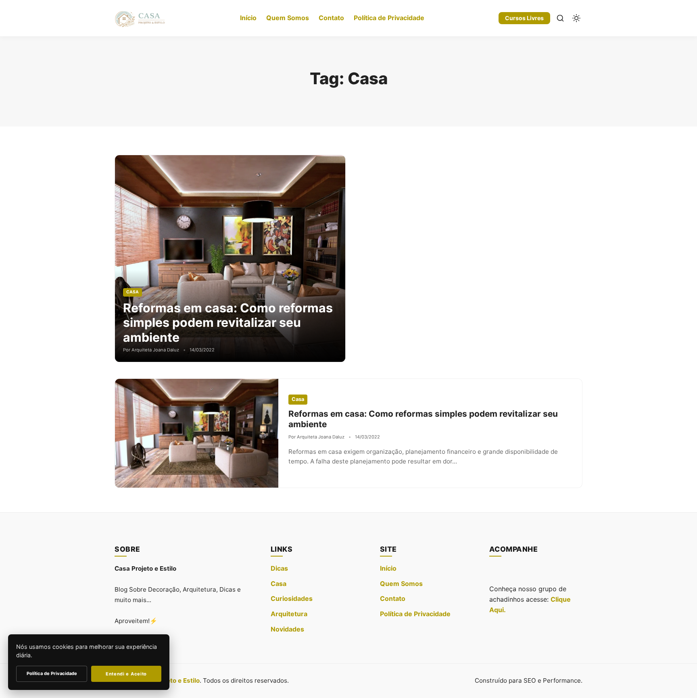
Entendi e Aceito (126, 674)
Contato (331, 18)
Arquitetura (289, 614)
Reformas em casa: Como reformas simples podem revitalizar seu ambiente (228, 323)
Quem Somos (287, 18)
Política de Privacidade (389, 18)
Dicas (279, 568)
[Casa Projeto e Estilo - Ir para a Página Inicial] (140, 18)
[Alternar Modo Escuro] (576, 18)
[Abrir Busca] (560, 18)
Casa (278, 584)
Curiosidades (292, 598)
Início (248, 18)
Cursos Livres (524, 18)
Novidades (287, 629)
